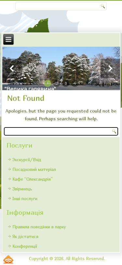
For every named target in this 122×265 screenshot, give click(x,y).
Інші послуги (24, 198)
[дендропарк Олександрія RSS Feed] (8, 259)
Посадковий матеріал (34, 169)
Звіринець (22, 188)
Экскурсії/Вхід (26, 159)
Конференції (24, 246)
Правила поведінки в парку (39, 226)
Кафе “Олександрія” (32, 179)
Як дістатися (25, 236)
